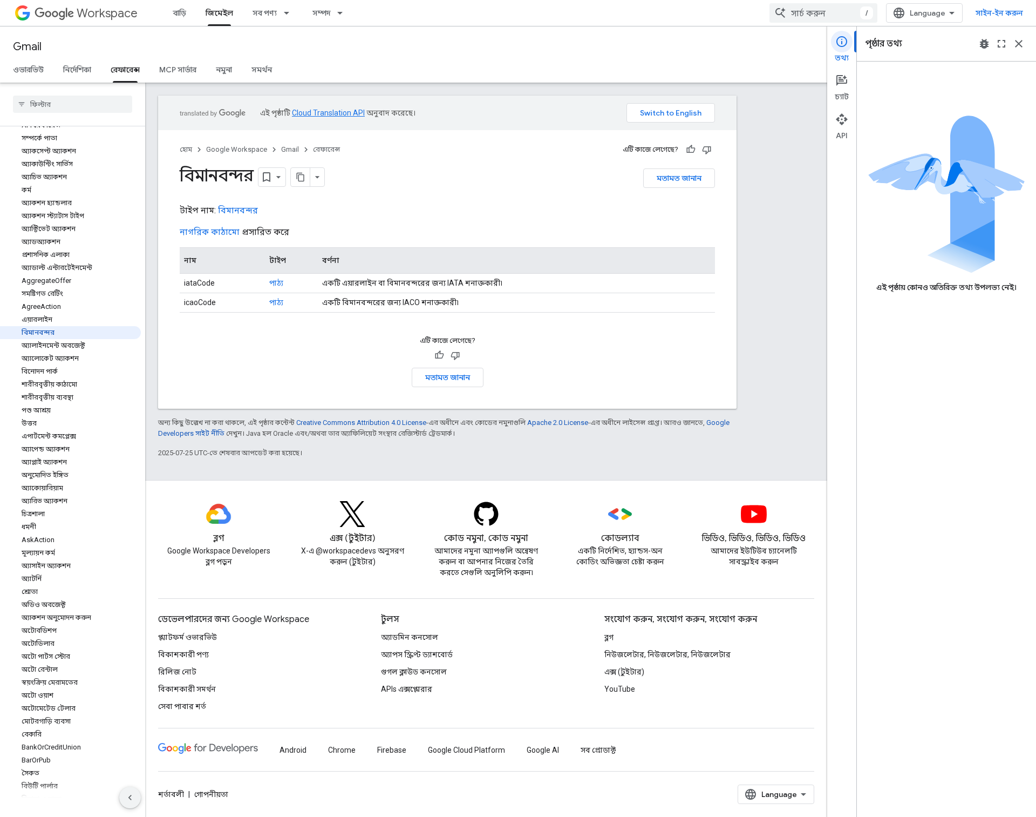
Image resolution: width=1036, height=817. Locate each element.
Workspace (107, 13)
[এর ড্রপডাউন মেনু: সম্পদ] (343, 13)
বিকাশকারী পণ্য (183, 654)
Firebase (391, 750)
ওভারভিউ (28, 70)
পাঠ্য (276, 283)
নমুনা (224, 70)
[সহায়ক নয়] (707, 149)
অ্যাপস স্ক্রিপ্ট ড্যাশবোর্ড (417, 654)
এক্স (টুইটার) (624, 671)
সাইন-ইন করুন (999, 13)
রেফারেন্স (125, 70)
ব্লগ (609, 637)
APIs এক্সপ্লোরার (406, 689)
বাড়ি (179, 13)
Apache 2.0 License (557, 422)
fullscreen (1001, 43)
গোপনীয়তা (211, 794)
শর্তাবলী (171, 794)
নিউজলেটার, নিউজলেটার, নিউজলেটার (667, 654)
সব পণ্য (265, 13)
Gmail (27, 46)
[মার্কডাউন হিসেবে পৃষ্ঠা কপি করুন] (300, 177)
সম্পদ (321, 13)
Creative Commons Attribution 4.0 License (361, 422)
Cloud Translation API (328, 113)
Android (293, 750)
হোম (186, 149)
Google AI (543, 750)
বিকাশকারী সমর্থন (187, 689)
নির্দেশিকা (77, 70)
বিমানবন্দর (238, 210)
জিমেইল (219, 13)
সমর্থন (261, 70)
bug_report (984, 43)
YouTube (619, 689)
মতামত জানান (679, 178)
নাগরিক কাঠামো (210, 232)
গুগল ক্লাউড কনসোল (414, 671)
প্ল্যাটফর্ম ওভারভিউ (187, 637)
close (1018, 43)
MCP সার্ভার (177, 70)
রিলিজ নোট (177, 671)
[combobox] (823, 13)
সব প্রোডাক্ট (598, 750)
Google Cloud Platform (466, 750)
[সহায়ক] (691, 149)
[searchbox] (72, 104)
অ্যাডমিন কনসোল (409, 637)
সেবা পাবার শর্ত (182, 706)
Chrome (342, 750)
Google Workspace (236, 149)
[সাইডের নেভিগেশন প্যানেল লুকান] (130, 797)
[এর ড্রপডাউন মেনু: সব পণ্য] (290, 13)
